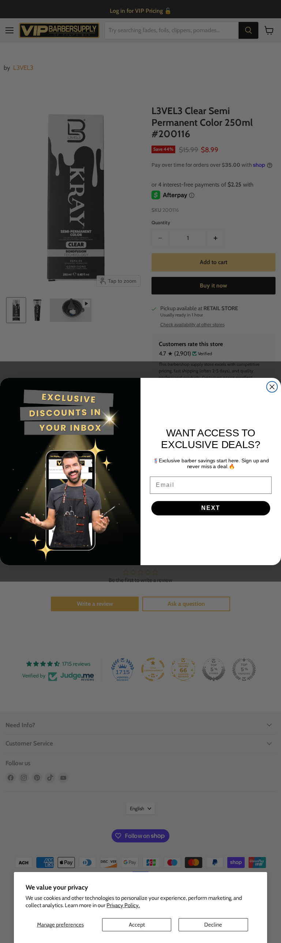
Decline (213, 924)
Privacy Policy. (123, 905)
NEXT (210, 508)
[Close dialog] (272, 387)
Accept (137, 924)
